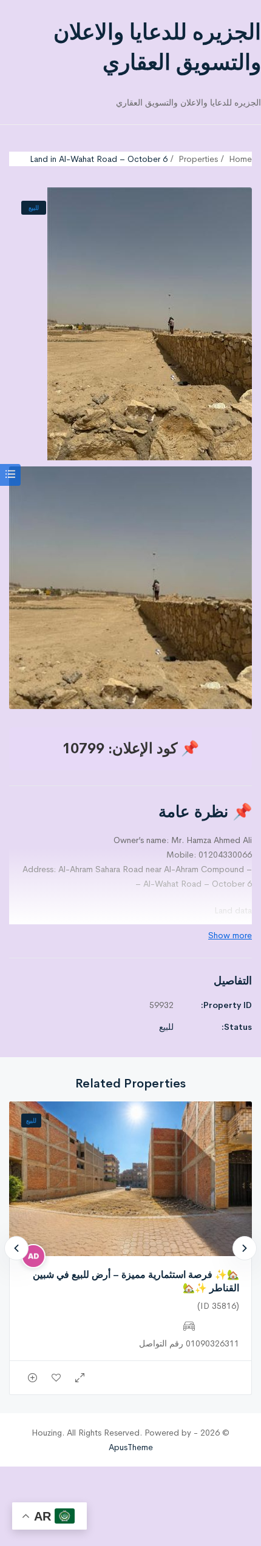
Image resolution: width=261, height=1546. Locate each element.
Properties (198, 158)
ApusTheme (131, 1447)
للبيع (34, 208)
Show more (230, 935)
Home (240, 158)
